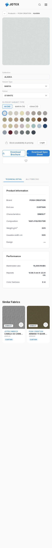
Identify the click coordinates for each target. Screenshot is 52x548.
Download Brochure (15, 153)
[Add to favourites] (26, 161)
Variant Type (7, 82)
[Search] (39, 4)
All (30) (7, 106)
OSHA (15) (34, 106)
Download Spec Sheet (40, 153)
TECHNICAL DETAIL (13, 179)
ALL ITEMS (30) (32, 179)
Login (42, 143)
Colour (5, 91)
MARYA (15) (20, 106)
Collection (6, 73)
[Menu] (46, 4)
